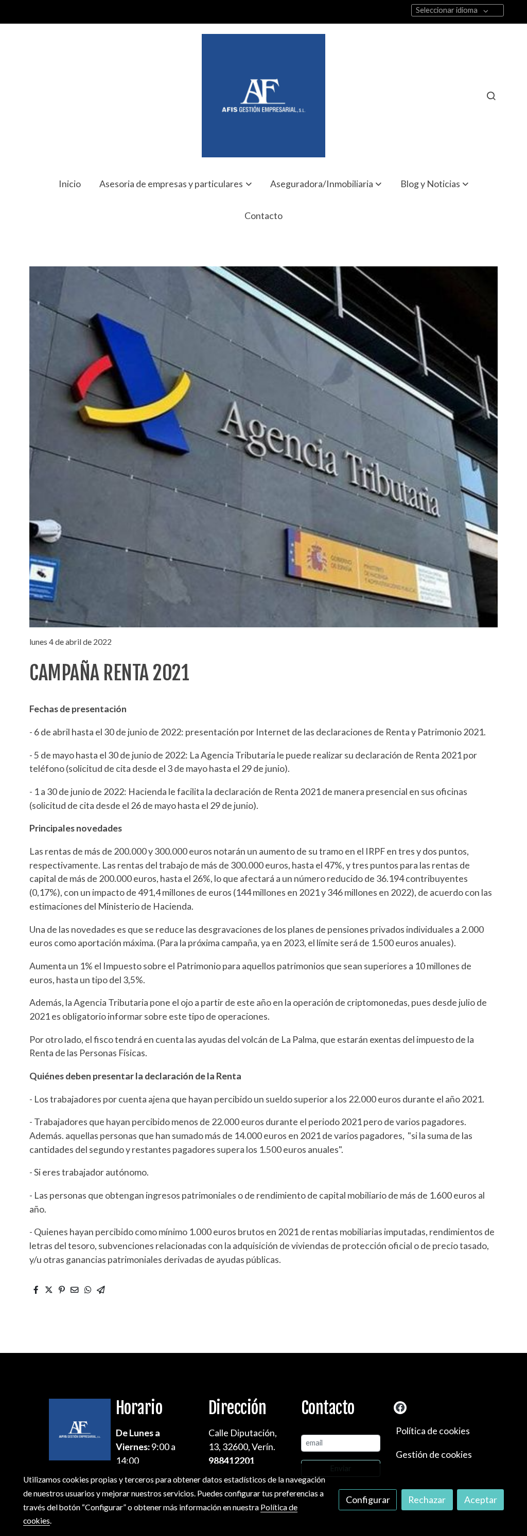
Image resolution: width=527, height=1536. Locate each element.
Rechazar (427, 1499)
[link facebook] (400, 1407)
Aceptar (480, 1499)
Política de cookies (433, 1430)
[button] (176, 184)
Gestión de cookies (434, 1454)
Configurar (368, 1499)
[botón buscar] (491, 96)
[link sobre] (63, 1429)
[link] (263, 95)
